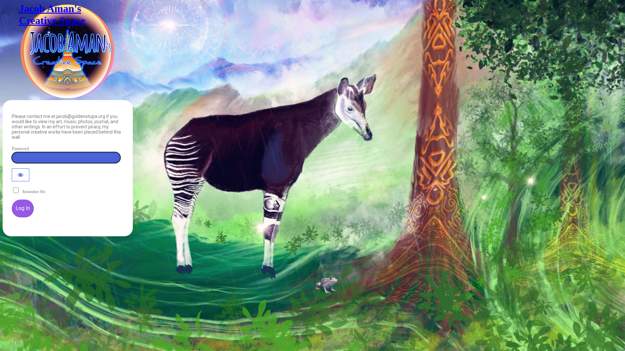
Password (20, 148)
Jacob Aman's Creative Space (52, 14)
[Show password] (20, 174)
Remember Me (32, 191)
